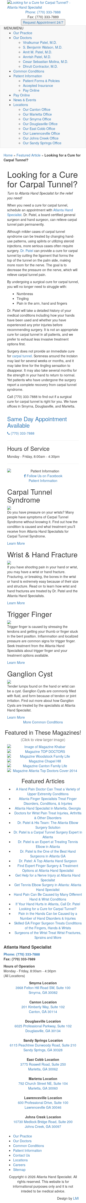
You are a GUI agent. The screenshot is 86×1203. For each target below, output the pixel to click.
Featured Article (28, 155)
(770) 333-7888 (22, 433)
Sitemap (19, 1169)
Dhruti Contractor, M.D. (40, 66)
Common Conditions (28, 71)
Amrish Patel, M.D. (37, 56)
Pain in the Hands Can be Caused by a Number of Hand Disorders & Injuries (47, 916)
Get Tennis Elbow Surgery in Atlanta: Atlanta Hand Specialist (47, 887)
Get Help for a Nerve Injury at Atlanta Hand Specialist (47, 877)
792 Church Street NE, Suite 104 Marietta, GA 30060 (43, 1086)
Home (8, 155)
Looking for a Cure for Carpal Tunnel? (47, 908)
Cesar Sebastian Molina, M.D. (45, 61)
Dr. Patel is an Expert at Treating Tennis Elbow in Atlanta (48, 844)
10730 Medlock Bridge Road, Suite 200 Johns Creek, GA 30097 (43, 1124)
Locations (20, 104)
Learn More (16, 543)
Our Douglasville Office (40, 123)
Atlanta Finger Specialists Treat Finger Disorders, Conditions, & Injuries (48, 801)
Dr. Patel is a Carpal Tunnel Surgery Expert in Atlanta (48, 834)
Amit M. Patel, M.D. (37, 52)
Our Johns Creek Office (41, 138)
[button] (13, 28)
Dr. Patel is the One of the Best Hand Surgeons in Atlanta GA (48, 853)
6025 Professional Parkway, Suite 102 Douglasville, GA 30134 (43, 1028)
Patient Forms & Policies (41, 80)
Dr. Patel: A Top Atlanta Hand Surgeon (48, 860)
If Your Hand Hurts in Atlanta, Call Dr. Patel (48, 903)
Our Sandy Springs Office (42, 142)
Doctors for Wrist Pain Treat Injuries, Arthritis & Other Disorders (47, 815)
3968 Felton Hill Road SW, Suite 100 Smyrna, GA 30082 (43, 990)
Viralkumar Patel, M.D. (40, 42)
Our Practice (22, 32)
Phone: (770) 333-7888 (43, 12)
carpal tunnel (22, 355)
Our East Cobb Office (39, 128)
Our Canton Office (36, 109)
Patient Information (27, 75)
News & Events (24, 99)
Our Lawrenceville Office (41, 133)
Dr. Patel (26, 250)
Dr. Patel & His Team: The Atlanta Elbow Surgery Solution (47, 825)
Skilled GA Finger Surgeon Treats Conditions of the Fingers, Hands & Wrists (48, 925)
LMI (76, 1198)
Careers (19, 1164)
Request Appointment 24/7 (43, 22)
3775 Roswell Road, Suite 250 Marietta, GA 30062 (43, 1066)
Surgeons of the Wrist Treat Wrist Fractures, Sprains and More (48, 935)
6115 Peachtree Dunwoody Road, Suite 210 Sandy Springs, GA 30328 (43, 1047)
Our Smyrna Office (37, 119)
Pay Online (31, 90)
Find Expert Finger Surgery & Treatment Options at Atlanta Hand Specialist (47, 868)
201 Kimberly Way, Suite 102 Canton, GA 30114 (43, 1009)
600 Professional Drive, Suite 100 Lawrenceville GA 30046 (43, 1105)
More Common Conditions (43, 722)
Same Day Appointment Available (37, 421)
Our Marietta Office (37, 114)
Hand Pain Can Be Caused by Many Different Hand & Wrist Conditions (48, 896)
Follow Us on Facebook (44, 475)
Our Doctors (22, 37)
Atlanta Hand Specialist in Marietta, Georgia (48, 808)
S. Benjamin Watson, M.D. (42, 47)
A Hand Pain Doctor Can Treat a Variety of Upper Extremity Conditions (48, 791)
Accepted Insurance (38, 85)
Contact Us (21, 1155)
